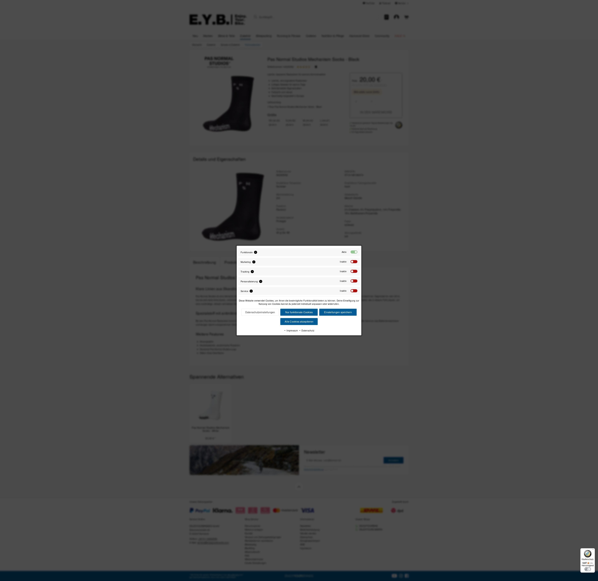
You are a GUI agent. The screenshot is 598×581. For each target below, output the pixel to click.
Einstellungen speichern (338, 312)
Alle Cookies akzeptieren (299, 321)
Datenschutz (307, 330)
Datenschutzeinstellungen (260, 312)
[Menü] (593, 550)
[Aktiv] (354, 251)
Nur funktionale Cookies (299, 312)
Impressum (292, 330)
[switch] (588, 569)
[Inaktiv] (354, 261)
